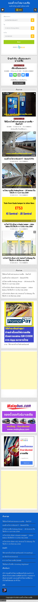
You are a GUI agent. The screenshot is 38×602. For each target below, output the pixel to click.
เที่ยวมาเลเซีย (20, 65)
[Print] (19, 75)
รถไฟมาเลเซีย (20, 119)
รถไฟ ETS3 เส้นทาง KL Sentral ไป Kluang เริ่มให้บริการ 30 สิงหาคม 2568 (19, 259)
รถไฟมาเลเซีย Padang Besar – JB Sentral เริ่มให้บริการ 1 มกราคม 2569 (19, 191)
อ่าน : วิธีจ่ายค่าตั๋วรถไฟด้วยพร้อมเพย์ (16, 344)
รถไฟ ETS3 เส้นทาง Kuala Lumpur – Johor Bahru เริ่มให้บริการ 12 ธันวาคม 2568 (19, 225)
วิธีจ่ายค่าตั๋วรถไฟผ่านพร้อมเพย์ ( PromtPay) (17, 553)
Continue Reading (18, 83)
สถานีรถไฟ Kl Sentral (10, 557)
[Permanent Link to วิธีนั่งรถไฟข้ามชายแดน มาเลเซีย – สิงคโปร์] (19, 104)
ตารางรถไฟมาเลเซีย (9, 560)
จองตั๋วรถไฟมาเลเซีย (19, 3)
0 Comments (28, 126)
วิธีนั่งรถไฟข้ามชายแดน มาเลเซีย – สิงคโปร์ (19, 122)
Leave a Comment (29, 71)
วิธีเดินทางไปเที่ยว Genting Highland (15, 564)
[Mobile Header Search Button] (35, 10)
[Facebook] (11, 75)
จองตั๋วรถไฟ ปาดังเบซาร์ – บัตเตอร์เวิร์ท (19, 159)
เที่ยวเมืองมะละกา (19, 68)
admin (7, 71)
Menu (20, 10)
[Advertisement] (19, 370)
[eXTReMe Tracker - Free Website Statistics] (4, 592)
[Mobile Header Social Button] (2, 10)
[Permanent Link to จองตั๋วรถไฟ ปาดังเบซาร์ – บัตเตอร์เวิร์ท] (19, 144)
